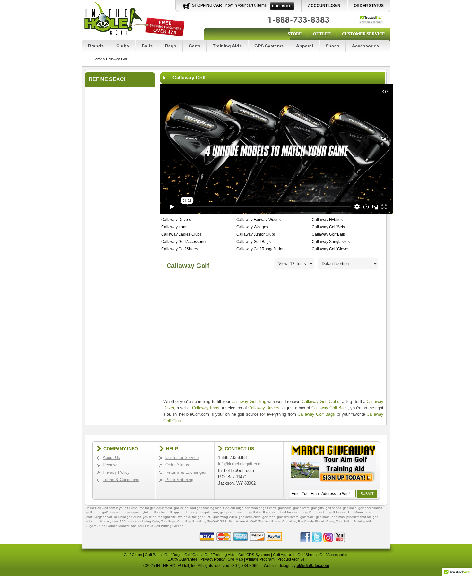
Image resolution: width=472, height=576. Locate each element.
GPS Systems (269, 45)
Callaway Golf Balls (329, 407)
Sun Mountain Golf (243, 521)
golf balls (284, 508)
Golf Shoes (307, 555)
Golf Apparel (283, 555)
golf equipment (161, 508)
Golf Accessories (333, 555)
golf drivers (301, 508)
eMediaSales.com (313, 565)
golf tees (268, 517)
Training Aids (227, 45)
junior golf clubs (129, 517)
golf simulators (287, 517)
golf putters (110, 512)
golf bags (93, 512)
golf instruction (249, 517)
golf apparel (175, 512)
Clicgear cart (103, 517)
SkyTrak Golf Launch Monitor (107, 526)
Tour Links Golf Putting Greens (160, 526)
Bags (170, 45)
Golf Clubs (133, 555)
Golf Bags (172, 555)
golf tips (255, 512)
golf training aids (209, 508)
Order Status (369, 6)
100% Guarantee (182, 559)
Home (97, 59)
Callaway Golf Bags (316, 414)
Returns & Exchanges (185, 472)
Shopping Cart (208, 5)
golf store (307, 517)
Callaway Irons (205, 407)
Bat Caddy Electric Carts (316, 521)
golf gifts (317, 508)
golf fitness (337, 512)
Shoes (332, 45)
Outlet (322, 33)
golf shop (323, 517)
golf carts (269, 508)
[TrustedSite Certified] (371, 19)
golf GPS (204, 517)
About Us (111, 457)
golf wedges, (131, 512)
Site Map (235, 559)
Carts (194, 45)
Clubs (122, 45)
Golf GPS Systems (254, 555)
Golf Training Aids (220, 555)
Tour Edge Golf (172, 521)
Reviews (110, 465)
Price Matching (179, 479)
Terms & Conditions (121, 479)
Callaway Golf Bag (249, 401)
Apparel (304, 45)
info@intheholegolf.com (240, 464)
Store (295, 33)
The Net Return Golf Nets (277, 521)
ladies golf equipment (202, 512)
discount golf (301, 512)
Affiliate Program (260, 559)
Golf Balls (153, 555)
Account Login (324, 6)
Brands (96, 45)
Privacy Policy (116, 472)
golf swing (320, 512)
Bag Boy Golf (195, 521)
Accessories (365, 45)
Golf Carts (193, 555)
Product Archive (291, 559)
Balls (147, 45)
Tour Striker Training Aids (354, 521)
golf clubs (181, 508)
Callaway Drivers (263, 407)
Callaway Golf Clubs (320, 401)
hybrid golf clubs (153, 512)
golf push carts (231, 512)
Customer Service (363, 33)
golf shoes (333, 508)
